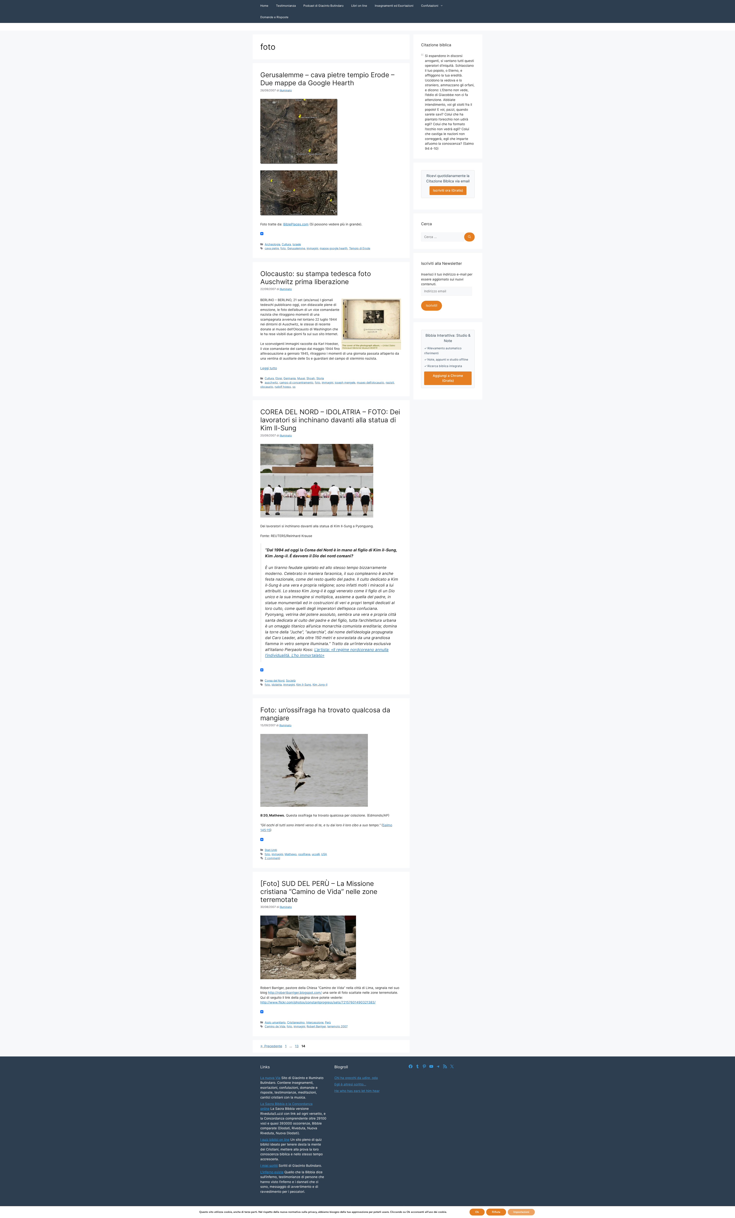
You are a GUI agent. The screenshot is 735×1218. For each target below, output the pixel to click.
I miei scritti (269, 1166)
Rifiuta (496, 1212)
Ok (477, 1212)
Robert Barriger (316, 1026)
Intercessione (314, 1022)
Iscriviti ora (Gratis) (448, 190)
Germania (289, 378)
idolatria (277, 684)
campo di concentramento (296, 382)
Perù (328, 1022)
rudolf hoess (283, 386)
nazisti (390, 382)
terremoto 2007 (337, 1026)
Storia (320, 378)
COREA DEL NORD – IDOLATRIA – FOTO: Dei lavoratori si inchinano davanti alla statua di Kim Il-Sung (330, 420)
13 (297, 1046)
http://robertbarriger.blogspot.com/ (295, 993)
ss (294, 386)
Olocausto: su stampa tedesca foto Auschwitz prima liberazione (315, 278)
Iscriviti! (431, 305)
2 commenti (272, 858)
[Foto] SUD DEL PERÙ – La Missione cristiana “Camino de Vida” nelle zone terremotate (318, 891)
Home (264, 5)
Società (291, 680)
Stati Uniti (271, 850)
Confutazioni (429, 5)
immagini (312, 248)
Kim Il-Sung (303, 684)
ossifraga (304, 854)
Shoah (310, 378)
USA (324, 854)
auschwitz (271, 382)
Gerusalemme (296, 248)
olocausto (266, 386)
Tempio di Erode (359, 248)
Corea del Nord (274, 680)
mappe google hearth (334, 248)
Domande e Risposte (274, 17)
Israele (296, 244)
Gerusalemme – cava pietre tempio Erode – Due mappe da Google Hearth (327, 79)
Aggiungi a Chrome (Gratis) (448, 378)
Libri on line (359, 5)
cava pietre (272, 248)
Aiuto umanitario (275, 1022)
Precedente (271, 1046)
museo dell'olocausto (370, 382)
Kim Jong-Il (320, 684)
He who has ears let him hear (357, 1091)
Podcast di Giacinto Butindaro (323, 5)
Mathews (291, 854)
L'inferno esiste (271, 1172)
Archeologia (272, 244)
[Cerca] (469, 237)
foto (283, 248)
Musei (301, 378)
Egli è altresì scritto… (350, 1084)
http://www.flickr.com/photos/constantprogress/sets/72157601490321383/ (318, 1002)
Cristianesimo (296, 1022)
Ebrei (278, 378)
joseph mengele (345, 382)
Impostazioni (521, 1212)
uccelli (316, 854)
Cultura (286, 244)
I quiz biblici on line (274, 1140)
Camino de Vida (275, 1026)
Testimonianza (286, 5)
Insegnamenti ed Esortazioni (394, 5)
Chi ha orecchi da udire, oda (356, 1078)
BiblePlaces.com (296, 224)
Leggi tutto (268, 368)
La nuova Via (270, 1078)
